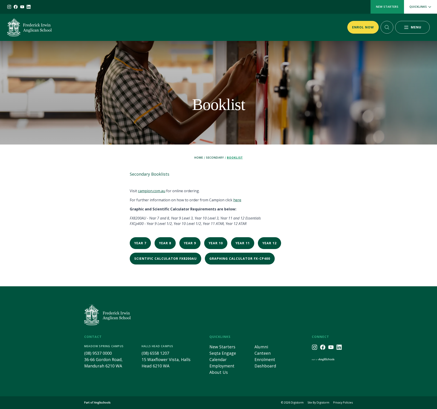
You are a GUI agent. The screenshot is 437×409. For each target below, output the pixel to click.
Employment (221, 366)
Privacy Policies (343, 402)
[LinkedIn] (28, 7)
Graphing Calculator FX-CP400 (239, 258)
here (237, 199)
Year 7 (140, 243)
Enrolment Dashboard (265, 363)
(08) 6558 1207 (155, 353)
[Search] (387, 27)
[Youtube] (22, 7)
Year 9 (190, 243)
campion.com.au (151, 190)
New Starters (387, 7)
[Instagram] (9, 7)
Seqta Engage (222, 353)
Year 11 (243, 243)
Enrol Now (363, 27)
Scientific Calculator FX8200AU (165, 258)
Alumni (261, 346)
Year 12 (269, 243)
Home (198, 158)
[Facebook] (16, 7)
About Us (218, 372)
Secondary (215, 158)
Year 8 (165, 243)
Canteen (262, 353)
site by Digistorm (318, 402)
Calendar (218, 359)
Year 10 (216, 243)
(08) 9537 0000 (98, 353)
